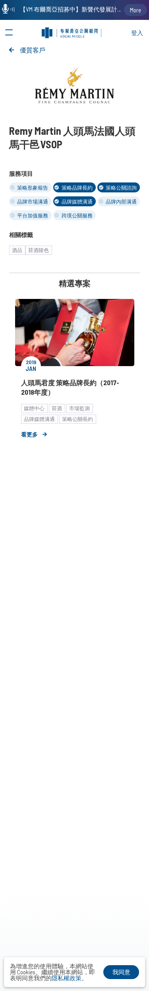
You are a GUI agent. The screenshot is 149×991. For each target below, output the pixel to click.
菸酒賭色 (38, 250)
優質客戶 (32, 50)
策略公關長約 (77, 419)
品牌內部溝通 (121, 201)
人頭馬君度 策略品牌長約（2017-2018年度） (70, 387)
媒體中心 (34, 408)
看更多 (29, 434)
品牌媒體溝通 (77, 201)
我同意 (121, 971)
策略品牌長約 (77, 187)
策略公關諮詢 (121, 187)
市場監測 (79, 408)
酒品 (17, 250)
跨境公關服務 (77, 215)
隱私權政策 (66, 977)
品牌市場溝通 (32, 201)
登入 (137, 32)
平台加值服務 (32, 215)
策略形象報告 (32, 187)
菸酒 (57, 408)
